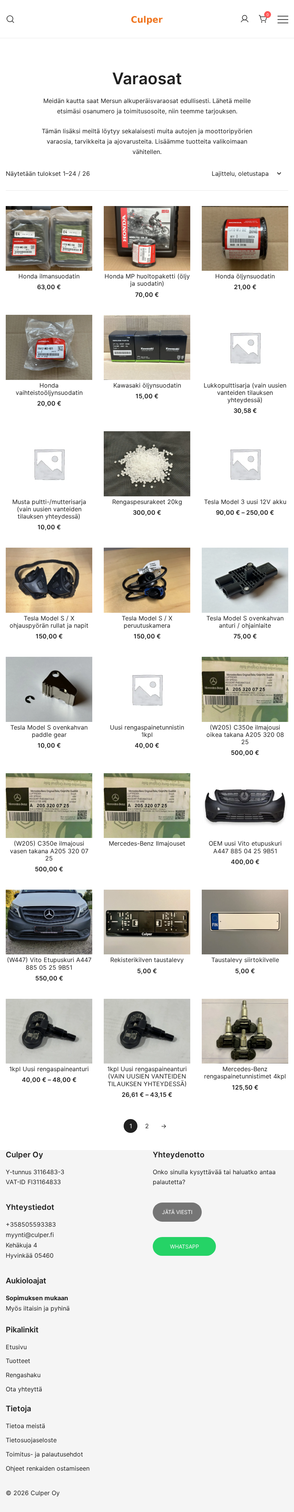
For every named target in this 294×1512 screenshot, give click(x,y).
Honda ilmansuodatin (49, 276)
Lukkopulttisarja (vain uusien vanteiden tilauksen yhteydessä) (245, 392)
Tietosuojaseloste (31, 1440)
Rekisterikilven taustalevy (147, 960)
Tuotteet (18, 1361)
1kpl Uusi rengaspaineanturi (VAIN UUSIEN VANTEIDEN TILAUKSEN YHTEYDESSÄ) (147, 1076)
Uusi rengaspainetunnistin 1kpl (147, 730)
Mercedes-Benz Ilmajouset (147, 843)
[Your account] (244, 19)
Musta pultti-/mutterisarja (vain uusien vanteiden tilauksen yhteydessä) (49, 509)
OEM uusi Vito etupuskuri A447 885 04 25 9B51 (245, 846)
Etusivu (16, 1347)
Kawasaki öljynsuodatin (147, 385)
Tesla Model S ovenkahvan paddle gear (49, 730)
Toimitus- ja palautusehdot (44, 1454)
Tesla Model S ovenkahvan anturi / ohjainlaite (245, 621)
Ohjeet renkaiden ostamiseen (48, 1468)
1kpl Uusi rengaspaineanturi (49, 1069)
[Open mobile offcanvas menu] (283, 19)
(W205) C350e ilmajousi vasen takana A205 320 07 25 (49, 850)
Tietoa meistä (25, 1426)
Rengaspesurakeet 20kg (147, 502)
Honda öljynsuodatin (245, 276)
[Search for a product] (10, 19)
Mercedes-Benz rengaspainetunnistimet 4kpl (245, 1072)
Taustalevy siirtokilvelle (245, 960)
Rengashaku (23, 1375)
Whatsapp (184, 1246)
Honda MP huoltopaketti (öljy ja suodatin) (147, 279)
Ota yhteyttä (24, 1389)
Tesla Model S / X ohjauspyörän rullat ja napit (49, 621)
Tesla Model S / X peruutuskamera (147, 621)
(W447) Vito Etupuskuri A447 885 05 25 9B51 (49, 963)
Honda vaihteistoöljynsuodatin (49, 388)
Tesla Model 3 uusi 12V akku (245, 502)
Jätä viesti (177, 1212)
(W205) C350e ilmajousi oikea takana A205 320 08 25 (245, 734)
